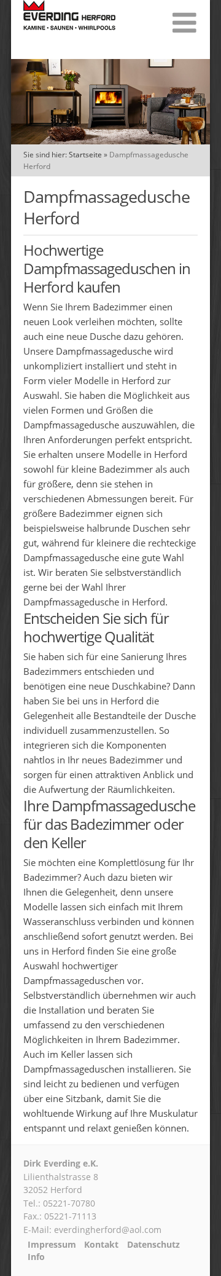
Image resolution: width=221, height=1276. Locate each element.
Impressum (52, 1244)
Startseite (85, 154)
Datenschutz (153, 1244)
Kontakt (101, 1244)
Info (36, 1256)
